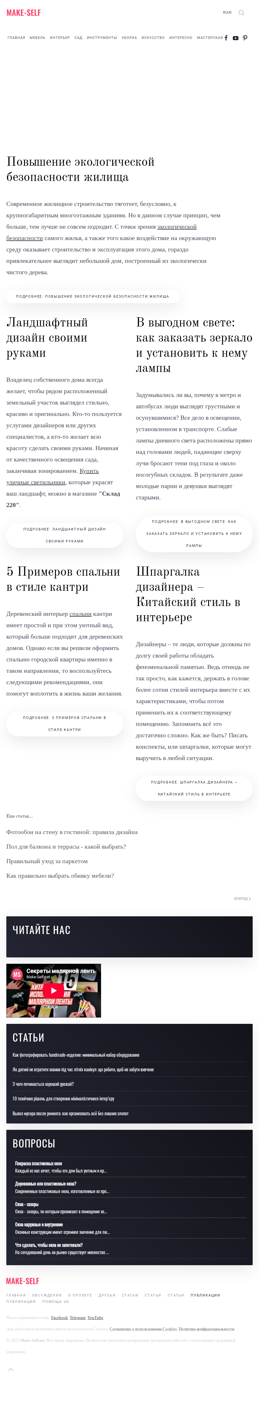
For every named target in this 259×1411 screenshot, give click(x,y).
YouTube (95, 1317)
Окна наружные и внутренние (39, 1224)
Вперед (241, 899)
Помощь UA (55, 1302)
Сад (78, 38)
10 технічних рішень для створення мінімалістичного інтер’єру (63, 1098)
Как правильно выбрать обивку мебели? (60, 875)
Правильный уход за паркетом (47, 860)
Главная (16, 38)
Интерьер (60, 38)
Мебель (37, 38)
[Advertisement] (129, 101)
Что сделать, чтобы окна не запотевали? (49, 1244)
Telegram (78, 1317)
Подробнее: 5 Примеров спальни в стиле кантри (64, 724)
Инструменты (102, 38)
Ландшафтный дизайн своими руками (47, 338)
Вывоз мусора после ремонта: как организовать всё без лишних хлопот (71, 1113)
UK (229, 12)
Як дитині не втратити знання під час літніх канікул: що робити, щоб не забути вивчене (83, 1069)
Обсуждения (47, 1295)
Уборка (129, 38)
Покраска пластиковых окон (38, 1163)
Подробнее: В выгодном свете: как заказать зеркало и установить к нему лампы (194, 534)
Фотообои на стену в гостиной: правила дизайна (72, 831)
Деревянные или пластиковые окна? (45, 1183)
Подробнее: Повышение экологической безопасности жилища (92, 296)
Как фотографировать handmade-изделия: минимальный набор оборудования (76, 1054)
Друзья (107, 1295)
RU (225, 12)
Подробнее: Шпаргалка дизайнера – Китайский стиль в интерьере (194, 788)
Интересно (181, 38)
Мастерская (210, 38)
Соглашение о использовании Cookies (143, 1329)
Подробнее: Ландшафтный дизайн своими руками (64, 535)
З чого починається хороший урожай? (43, 1083)
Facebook (59, 1317)
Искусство (153, 38)
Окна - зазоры (27, 1204)
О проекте (80, 1295)
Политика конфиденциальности (206, 1329)
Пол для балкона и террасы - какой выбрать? (66, 846)
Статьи (130, 1295)
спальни (80, 613)
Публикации (205, 1295)
